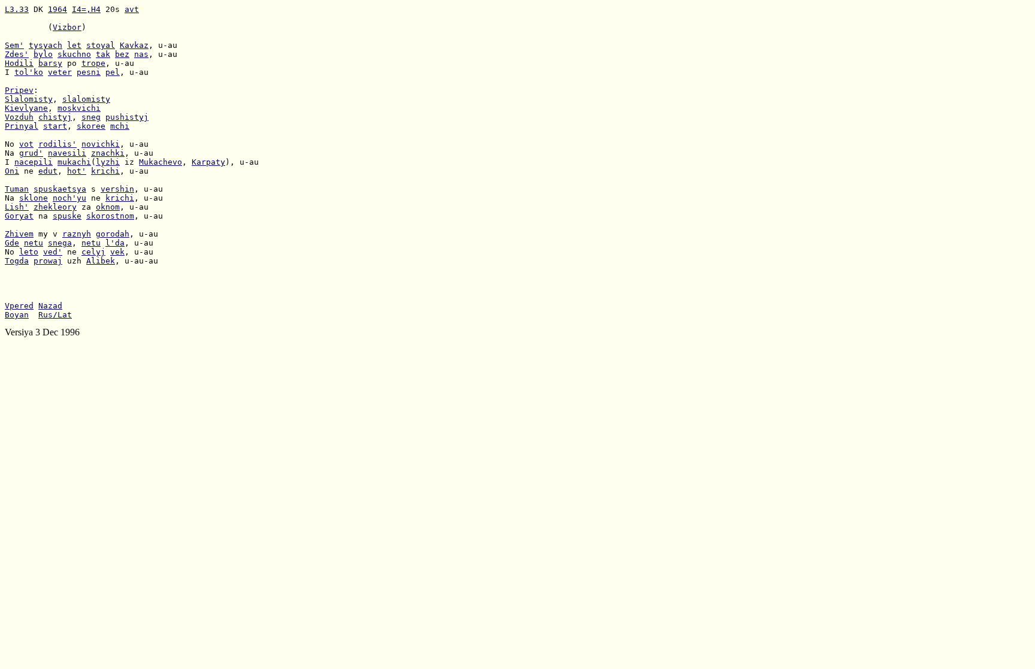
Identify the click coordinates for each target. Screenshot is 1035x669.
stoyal (100, 45)
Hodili (19, 63)
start (55, 126)
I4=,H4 (86, 9)
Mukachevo (160, 162)
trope (93, 63)
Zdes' (17, 54)
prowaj (48, 260)
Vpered (19, 305)
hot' (76, 171)
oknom (108, 206)
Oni (12, 171)
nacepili (33, 162)
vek (117, 251)
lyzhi (108, 162)
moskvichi (79, 108)
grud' (31, 153)
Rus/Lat (55, 314)
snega (60, 242)
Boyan (17, 314)
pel (112, 72)
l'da (115, 242)
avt (132, 9)
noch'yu (69, 197)
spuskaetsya (60, 188)
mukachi (74, 162)
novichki (100, 144)
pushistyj (127, 117)
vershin (117, 188)
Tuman (17, 188)
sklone (33, 197)
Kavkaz (134, 45)
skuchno (74, 54)
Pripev (19, 90)
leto (28, 251)
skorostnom (110, 215)
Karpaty (208, 162)
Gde (12, 242)
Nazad (50, 305)
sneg (91, 117)
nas (141, 54)
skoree (91, 126)
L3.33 (17, 9)
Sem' (14, 45)
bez (122, 54)
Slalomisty (29, 99)
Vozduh (19, 117)
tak (103, 54)
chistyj (55, 117)
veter (60, 72)
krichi (105, 171)
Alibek (100, 260)
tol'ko (28, 72)
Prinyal (21, 126)
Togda (17, 260)
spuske (67, 215)
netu (33, 242)
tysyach (45, 45)
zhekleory (55, 206)
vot (26, 144)
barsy (50, 63)
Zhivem (19, 233)
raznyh (76, 233)
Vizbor (67, 27)
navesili (67, 153)
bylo (43, 54)
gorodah (112, 233)
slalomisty (86, 99)
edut (48, 171)
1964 (57, 9)
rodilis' (57, 144)
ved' (52, 251)
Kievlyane (26, 108)
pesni (89, 72)
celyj (93, 251)
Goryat (19, 215)
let (74, 45)
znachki (108, 153)
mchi (119, 126)
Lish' (17, 206)
